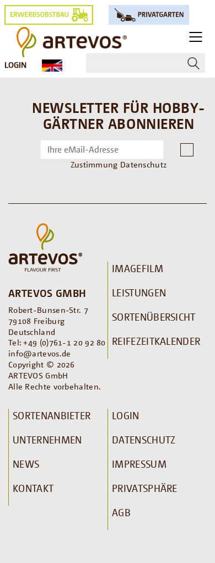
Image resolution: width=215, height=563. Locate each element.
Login (15, 64)
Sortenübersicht (154, 317)
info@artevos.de (39, 353)
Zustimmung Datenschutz (119, 164)
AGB (121, 512)
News (26, 464)
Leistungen (139, 292)
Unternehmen (47, 440)
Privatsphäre (145, 488)
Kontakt (33, 488)
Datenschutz (143, 440)
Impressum (139, 464)
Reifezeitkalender (156, 341)
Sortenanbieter (51, 415)
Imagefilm (137, 268)
